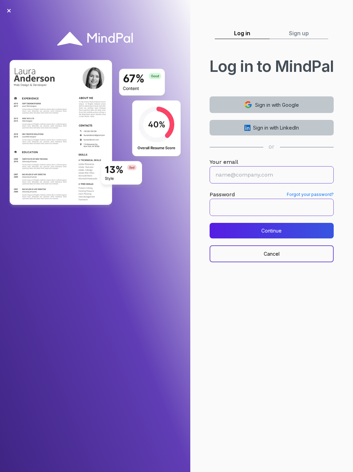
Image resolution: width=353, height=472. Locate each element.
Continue (271, 231)
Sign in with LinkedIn (276, 128)
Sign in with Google (277, 105)
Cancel (272, 254)
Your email (224, 162)
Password (222, 194)
